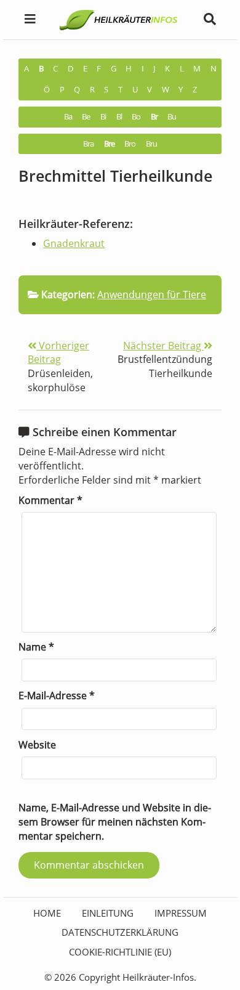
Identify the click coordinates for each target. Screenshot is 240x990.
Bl (119, 117)
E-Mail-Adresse (56, 695)
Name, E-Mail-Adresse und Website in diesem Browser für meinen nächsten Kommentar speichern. (114, 821)
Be (86, 117)
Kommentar (50, 500)
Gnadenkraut (74, 243)
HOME (47, 913)
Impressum (180, 913)
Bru (151, 144)
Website (37, 745)
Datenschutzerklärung (120, 932)
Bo (136, 117)
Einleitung (108, 913)
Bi (103, 117)
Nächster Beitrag (163, 345)
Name (36, 647)
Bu (171, 117)
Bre (109, 144)
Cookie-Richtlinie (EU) (120, 952)
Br (154, 117)
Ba (68, 117)
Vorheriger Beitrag (58, 353)
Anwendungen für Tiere (151, 294)
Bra (88, 144)
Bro (129, 144)
